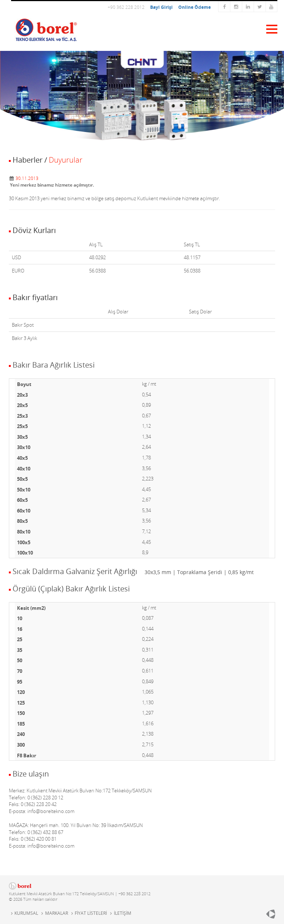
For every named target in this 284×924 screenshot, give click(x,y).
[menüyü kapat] (268, 28)
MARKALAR (56, 913)
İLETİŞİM (122, 913)
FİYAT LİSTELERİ (91, 913)
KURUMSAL (26, 913)
